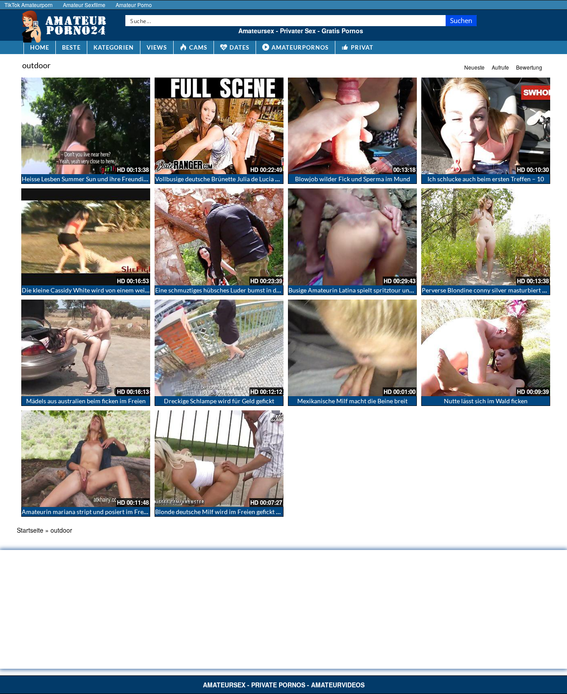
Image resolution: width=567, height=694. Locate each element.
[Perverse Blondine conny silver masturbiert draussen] (485, 236)
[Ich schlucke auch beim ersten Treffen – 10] (485, 126)
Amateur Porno (134, 5)
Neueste (474, 67)
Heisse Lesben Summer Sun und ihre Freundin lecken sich (100, 179)
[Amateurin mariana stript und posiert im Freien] (85, 458)
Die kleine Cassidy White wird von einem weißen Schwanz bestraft (113, 290)
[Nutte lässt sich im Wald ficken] (485, 348)
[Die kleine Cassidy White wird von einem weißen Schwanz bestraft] (85, 236)
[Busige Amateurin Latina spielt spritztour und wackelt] (352, 236)
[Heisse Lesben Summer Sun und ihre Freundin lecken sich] (85, 126)
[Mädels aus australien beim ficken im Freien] (85, 348)
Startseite (30, 530)
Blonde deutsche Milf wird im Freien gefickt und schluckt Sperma (244, 511)
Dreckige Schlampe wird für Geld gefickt (219, 401)
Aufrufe (500, 67)
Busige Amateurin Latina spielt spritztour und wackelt (361, 290)
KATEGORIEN (113, 47)
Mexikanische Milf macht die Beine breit (352, 401)
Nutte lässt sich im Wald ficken (486, 401)
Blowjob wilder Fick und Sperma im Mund (352, 179)
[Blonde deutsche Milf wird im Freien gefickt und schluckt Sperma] (219, 458)
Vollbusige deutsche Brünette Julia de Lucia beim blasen (231, 179)
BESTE (71, 47)
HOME (39, 47)
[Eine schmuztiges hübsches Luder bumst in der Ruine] (219, 236)
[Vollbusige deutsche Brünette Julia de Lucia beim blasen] (219, 126)
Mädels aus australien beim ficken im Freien (86, 401)
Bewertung (529, 67)
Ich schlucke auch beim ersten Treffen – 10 (485, 179)
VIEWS (157, 47)
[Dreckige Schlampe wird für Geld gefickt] (219, 348)
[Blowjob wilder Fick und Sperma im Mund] (352, 126)
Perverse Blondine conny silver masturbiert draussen (494, 290)
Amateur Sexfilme (84, 5)
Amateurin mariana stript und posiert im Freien (87, 511)
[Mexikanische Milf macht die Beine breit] (352, 348)
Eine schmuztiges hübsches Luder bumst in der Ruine (227, 290)
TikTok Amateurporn (28, 5)
